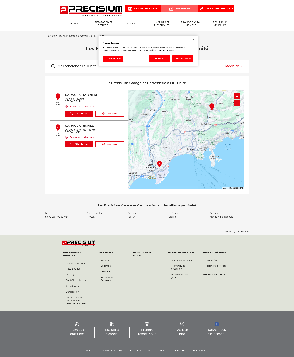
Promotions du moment (143, 254)
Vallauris (132, 217)
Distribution (72, 292)
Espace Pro (211, 260)
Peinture (105, 272)
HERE (240, 188)
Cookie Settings (113, 58)
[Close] (193, 39)
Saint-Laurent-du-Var (56, 217)
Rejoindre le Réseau (215, 266)
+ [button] (237, 96)
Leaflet (225, 188)
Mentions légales (113, 350)
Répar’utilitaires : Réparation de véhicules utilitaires (76, 301)
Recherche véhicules (181, 252)
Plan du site (200, 350)
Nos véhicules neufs (181, 260)
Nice (47, 213)
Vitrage (105, 260)
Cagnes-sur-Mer (94, 213)
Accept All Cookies (183, 58)
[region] (148, 51)
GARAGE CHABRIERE (81, 95)
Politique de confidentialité (148, 350)
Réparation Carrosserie (107, 279)
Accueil (91, 350)
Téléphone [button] (81, 113)
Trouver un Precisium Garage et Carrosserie (68, 36)
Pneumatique (73, 269)
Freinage (70, 275)
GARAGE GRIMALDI (80, 125)
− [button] (237, 103)
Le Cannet (174, 213)
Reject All (159, 58)
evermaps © (242, 232)
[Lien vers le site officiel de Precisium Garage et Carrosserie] (91, 11)
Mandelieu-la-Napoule (221, 217)
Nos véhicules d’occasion (178, 267)
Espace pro (179, 350)
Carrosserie (106, 252)
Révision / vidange (75, 263)
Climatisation (73, 286)
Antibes (132, 213)
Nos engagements (213, 275)
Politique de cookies (166, 50)
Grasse (172, 217)
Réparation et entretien (72, 254)
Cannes (214, 213)
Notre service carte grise (181, 276)
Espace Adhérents (214, 252)
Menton (90, 217)
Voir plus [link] (112, 113)
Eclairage (106, 266)
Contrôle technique (76, 280)
